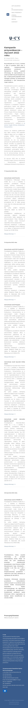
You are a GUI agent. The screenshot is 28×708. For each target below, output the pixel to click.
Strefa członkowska (16, 15)
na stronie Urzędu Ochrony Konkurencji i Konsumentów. (14, 125)
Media (14, 19)
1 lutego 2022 (9, 58)
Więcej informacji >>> (10, 234)
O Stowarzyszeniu (17, 9)
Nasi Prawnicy (17, 12)
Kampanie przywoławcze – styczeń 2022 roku (13, 51)
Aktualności (16, 6)
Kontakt (14, 22)
